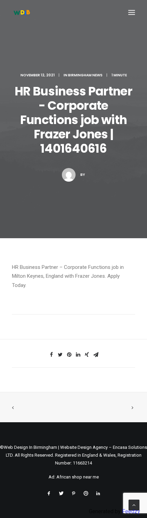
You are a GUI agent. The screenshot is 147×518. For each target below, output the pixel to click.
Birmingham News (85, 75)
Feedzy (131, 511)
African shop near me (77, 476)
